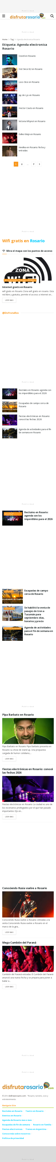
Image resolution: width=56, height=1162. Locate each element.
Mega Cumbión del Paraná (19, 942)
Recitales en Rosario (12, 1111)
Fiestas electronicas (12, 1129)
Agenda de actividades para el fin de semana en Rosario (35, 431)
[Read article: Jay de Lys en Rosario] (9, 99)
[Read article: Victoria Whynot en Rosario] (9, 125)
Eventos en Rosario (13, 628)
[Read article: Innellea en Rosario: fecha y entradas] (9, 151)
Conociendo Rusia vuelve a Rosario (24, 888)
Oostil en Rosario (27, 55)
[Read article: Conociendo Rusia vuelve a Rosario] (28, 904)
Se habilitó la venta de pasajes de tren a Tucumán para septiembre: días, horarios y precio (37, 614)
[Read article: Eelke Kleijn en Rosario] (9, 138)
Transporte (9, 608)
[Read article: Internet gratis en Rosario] (28, 270)
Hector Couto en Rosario (31, 108)
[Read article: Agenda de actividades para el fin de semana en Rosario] (9, 433)
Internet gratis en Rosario (17, 287)
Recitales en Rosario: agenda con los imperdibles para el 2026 (35, 391)
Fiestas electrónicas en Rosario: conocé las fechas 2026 (34, 418)
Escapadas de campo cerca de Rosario (36, 592)
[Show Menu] (3, 16)
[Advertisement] (28, 4)
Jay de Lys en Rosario (29, 95)
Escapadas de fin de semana (16, 1124)
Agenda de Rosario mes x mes (17, 1120)
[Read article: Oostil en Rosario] (9, 59)
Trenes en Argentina (36, 1129)
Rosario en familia (42, 1124)
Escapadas (9, 591)
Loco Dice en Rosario (29, 81)
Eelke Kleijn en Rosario (30, 134)
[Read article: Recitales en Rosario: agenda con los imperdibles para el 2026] (9, 393)
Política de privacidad (13, 1138)
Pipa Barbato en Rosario (18, 714)
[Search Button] (52, 16)
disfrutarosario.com (17, 1096)
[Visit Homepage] (28, 16)
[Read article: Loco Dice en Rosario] (9, 85)
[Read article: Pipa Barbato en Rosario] (28, 731)
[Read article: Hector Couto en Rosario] (9, 112)
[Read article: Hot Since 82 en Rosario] (9, 72)
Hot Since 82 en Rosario (30, 68)
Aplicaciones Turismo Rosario (20, 280)
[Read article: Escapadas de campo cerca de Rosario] (9, 407)
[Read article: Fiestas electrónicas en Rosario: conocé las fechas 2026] (9, 420)
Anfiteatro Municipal (9, 513)
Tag (12, 39)
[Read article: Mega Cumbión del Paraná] (28, 959)
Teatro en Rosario (35, 1111)
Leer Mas (10, 300)
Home (4, 39)
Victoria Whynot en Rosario (32, 121)
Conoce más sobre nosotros (16, 1133)
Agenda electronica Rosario (28, 39)
